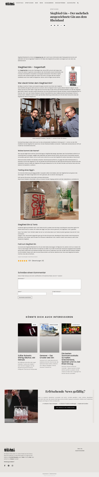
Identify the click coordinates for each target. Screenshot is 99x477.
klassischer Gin (39, 57)
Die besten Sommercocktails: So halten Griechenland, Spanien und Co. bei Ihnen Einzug (71, 358)
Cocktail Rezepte (13, 457)
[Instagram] (12, 465)
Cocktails (19, 3)
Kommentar (21, 278)
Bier (36, 3)
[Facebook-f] (5, 465)
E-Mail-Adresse (56, 291)
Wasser (12, 459)
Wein (41, 3)
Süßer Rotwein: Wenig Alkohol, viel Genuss (26, 357)
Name (20, 291)
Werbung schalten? (9, 462)
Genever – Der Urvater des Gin (47, 356)
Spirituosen (29, 3)
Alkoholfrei (71, 3)
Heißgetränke (60, 3)
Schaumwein (49, 3)
